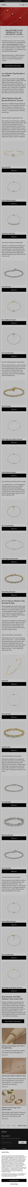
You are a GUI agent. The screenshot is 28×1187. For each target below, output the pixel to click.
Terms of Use (13, 1176)
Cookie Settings (14, 1184)
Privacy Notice (4, 1176)
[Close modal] (14, 593)
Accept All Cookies (14, 1180)
